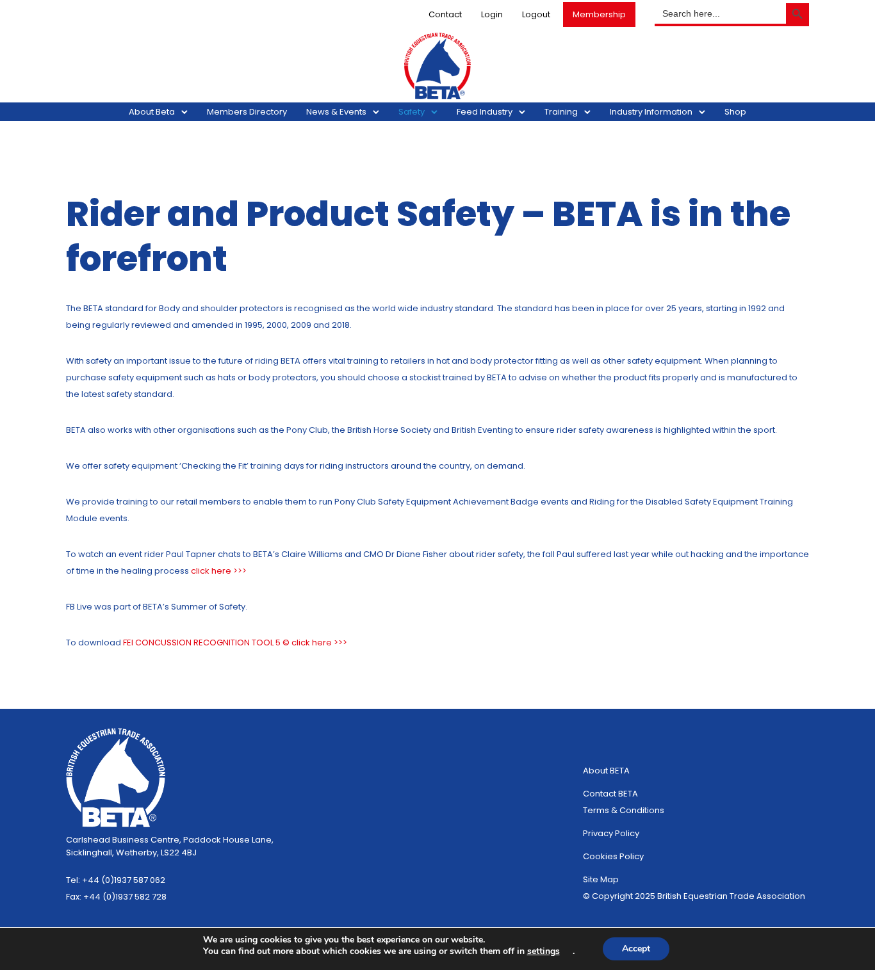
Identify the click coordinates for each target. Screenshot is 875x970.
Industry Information (651, 112)
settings (543, 951)
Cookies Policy (613, 856)
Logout (536, 14)
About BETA (606, 770)
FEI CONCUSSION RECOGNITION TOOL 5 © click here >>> (235, 642)
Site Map (601, 879)
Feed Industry (484, 112)
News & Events (336, 112)
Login (492, 14)
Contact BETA (610, 794)
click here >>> (219, 571)
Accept (636, 948)
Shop (735, 112)
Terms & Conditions (623, 810)
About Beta (152, 112)
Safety (411, 112)
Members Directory (247, 112)
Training (561, 112)
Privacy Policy (611, 833)
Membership (599, 14)
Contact (445, 14)
